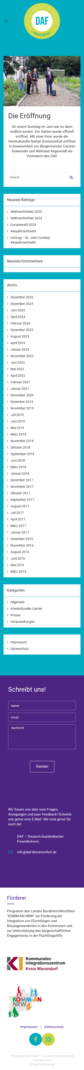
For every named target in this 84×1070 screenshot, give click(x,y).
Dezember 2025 (21, 297)
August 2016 (19, 552)
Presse (15, 615)
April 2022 (17, 375)
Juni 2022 (17, 362)
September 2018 (22, 454)
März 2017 (18, 526)
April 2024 (17, 317)
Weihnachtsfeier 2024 (26, 218)
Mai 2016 (17, 565)
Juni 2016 (17, 558)
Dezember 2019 (21, 402)
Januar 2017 (19, 532)
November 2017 (22, 486)
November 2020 (22, 395)
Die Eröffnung (29, 116)
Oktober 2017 (20, 493)
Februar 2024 (20, 323)
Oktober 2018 (20, 447)
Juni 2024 (17, 310)
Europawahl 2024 (23, 225)
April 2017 (17, 519)
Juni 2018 (17, 460)
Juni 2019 (17, 421)
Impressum (18, 642)
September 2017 (22, 500)
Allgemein (17, 602)
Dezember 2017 (21, 480)
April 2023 (17, 343)
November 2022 (22, 356)
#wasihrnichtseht (23, 231)
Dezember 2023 (21, 330)
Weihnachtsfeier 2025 (26, 211)
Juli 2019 (17, 415)
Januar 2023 (19, 349)
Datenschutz (19, 649)
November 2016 (22, 545)
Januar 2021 (19, 388)
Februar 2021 (20, 382)
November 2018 (22, 441)
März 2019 (18, 434)
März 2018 (18, 467)
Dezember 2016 (21, 539)
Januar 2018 (19, 473)
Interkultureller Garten (26, 608)
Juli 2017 (17, 513)
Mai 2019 (17, 428)
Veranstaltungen (22, 622)
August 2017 (19, 506)
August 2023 (19, 336)
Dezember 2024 (21, 304)
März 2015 (18, 571)
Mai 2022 (17, 369)
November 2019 (22, 408)
